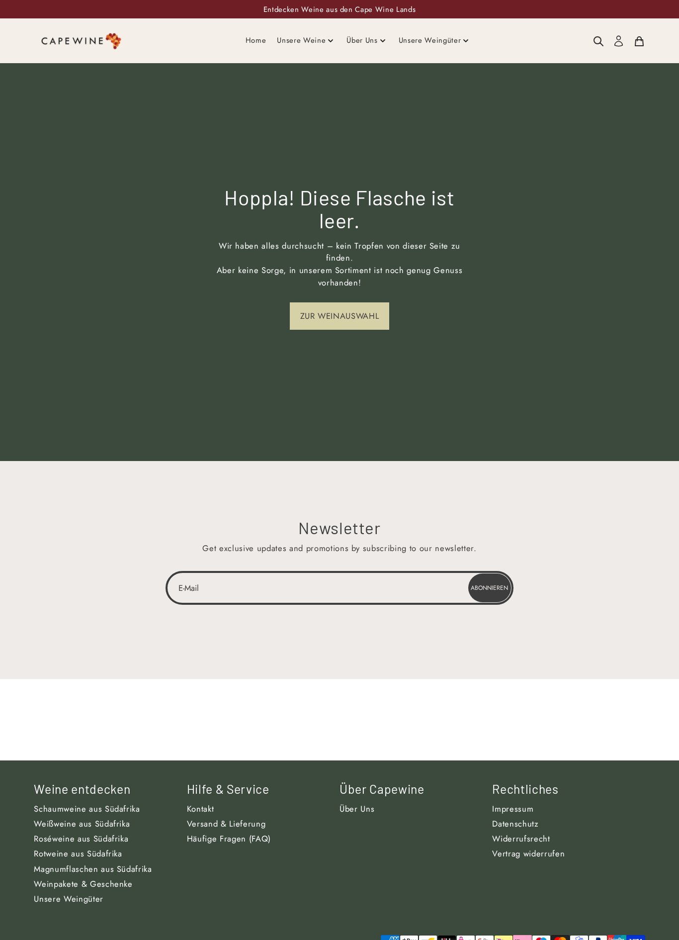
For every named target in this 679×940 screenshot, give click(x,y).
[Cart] (639, 40)
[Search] (598, 40)
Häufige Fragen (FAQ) (229, 839)
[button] (339, 316)
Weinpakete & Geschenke (83, 884)
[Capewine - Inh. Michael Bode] (81, 40)
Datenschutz (515, 824)
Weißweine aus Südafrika (82, 824)
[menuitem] (598, 40)
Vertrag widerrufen (528, 853)
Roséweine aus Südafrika (81, 839)
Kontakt (200, 809)
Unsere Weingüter (430, 40)
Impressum (512, 809)
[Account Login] (618, 40)
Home (256, 40)
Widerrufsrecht (521, 839)
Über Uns (361, 40)
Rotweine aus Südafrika (78, 853)
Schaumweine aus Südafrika (87, 809)
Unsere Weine (301, 40)
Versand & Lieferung (226, 824)
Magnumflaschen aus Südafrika (93, 869)
